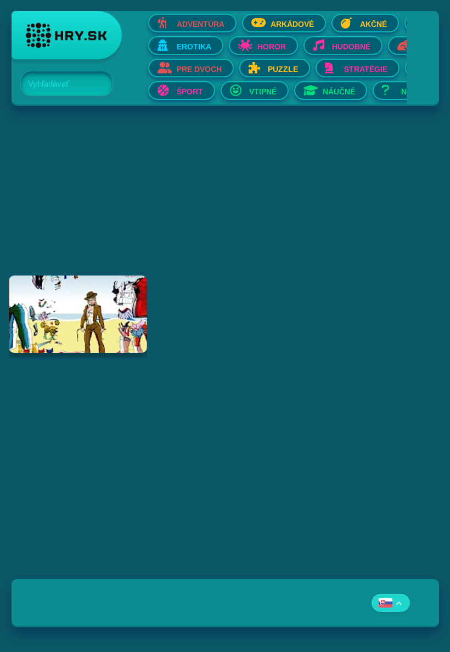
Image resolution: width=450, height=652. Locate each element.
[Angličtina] (391, 603)
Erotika (194, 46)
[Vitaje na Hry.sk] (67, 35)
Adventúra (200, 24)
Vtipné (263, 91)
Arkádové (292, 24)
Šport (190, 91)
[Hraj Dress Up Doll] (78, 314)
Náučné (339, 91)
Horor (271, 46)
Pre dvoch (199, 69)
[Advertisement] (225, 199)
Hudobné (351, 46)
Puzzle (283, 69)
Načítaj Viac (225, 380)
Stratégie (365, 69)
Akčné (373, 24)
